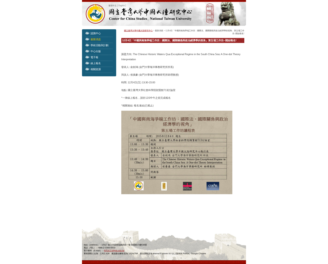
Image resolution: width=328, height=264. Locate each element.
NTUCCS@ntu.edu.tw (114, 250)
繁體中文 (112, 5)
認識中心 (96, 33)
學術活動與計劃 (99, 45)
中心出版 (96, 51)
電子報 (94, 57)
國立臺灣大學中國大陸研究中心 (138, 30)
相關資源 (96, 69)
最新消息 (96, 39)
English (122, 5)
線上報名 (96, 63)
